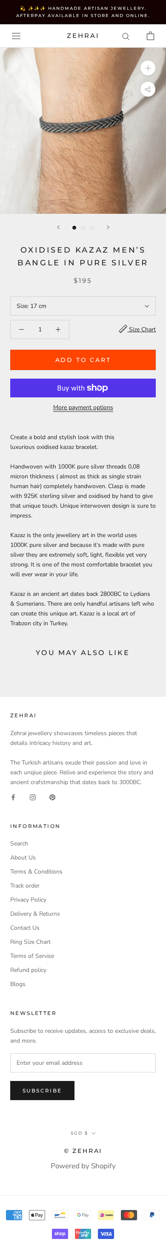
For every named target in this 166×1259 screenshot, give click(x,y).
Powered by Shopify (83, 1166)
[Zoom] (147, 67)
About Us (23, 858)
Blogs (18, 984)
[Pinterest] (52, 797)
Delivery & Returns (35, 914)
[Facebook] (13, 797)
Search (19, 843)
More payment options (83, 407)
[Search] (126, 36)
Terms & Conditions (36, 872)
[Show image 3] (92, 228)
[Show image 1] (74, 228)
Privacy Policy (28, 900)
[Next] (108, 227)
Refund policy (28, 970)
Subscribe (42, 1090)
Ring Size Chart (30, 942)
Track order (25, 886)
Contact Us (25, 928)
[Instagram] (33, 797)
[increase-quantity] (58, 329)
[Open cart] (150, 36)
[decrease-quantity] (21, 329)
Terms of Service (32, 956)
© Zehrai (83, 1151)
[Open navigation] (16, 36)
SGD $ (79, 1133)
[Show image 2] (83, 228)
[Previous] (58, 227)
